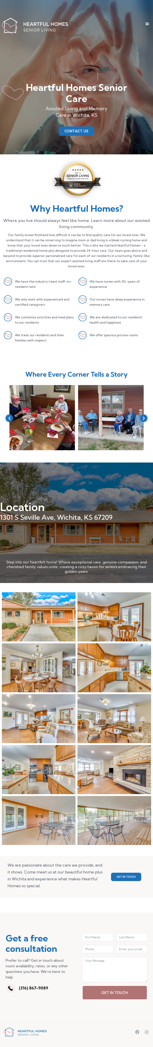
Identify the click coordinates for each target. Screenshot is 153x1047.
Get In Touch (115, 992)
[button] (147, 23)
